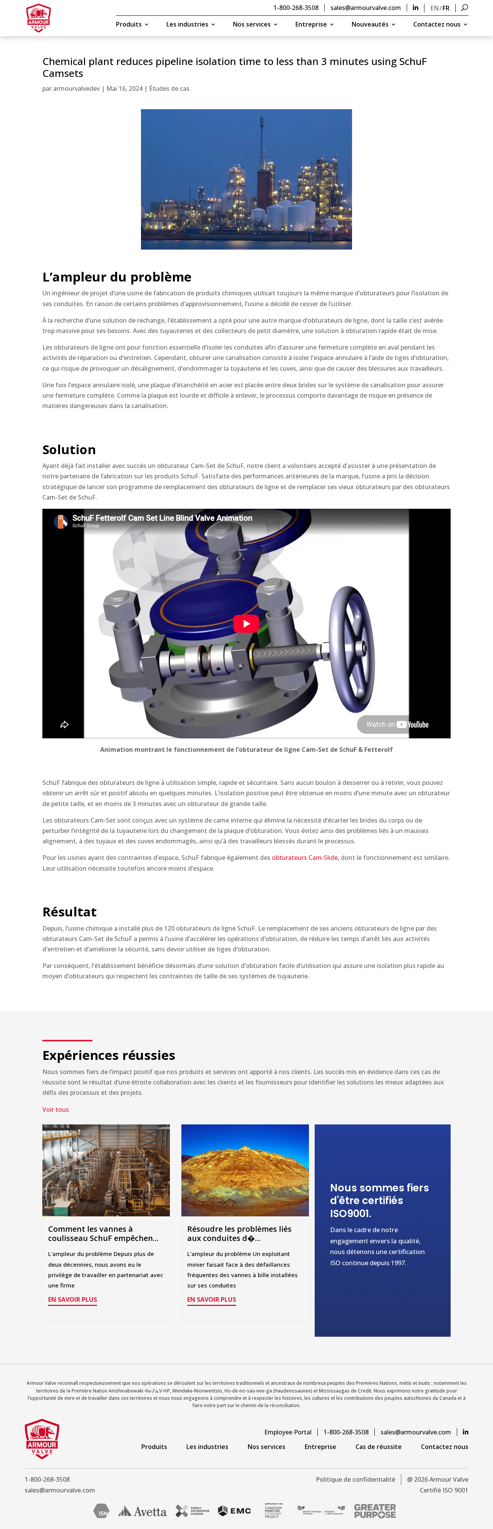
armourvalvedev (76, 88)
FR (446, 8)
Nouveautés (370, 25)
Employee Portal (288, 1432)
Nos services (252, 25)
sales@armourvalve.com (365, 7)
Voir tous (55, 1109)
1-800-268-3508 (296, 7)
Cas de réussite (378, 1446)
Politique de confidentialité (355, 1479)
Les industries (187, 25)
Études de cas (169, 88)
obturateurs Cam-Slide (305, 857)
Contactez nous (437, 25)
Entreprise (311, 25)
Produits (129, 25)
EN (434, 8)
